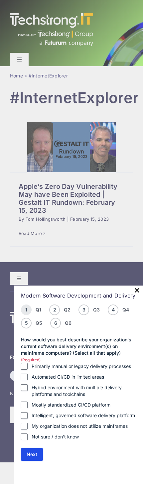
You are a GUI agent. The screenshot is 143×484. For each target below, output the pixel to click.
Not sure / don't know (55, 436)
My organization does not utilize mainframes (80, 426)
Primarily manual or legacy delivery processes (81, 366)
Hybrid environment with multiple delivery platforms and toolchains (77, 391)
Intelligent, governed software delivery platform (83, 415)
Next (32, 454)
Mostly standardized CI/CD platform (71, 405)
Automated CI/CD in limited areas (68, 377)
